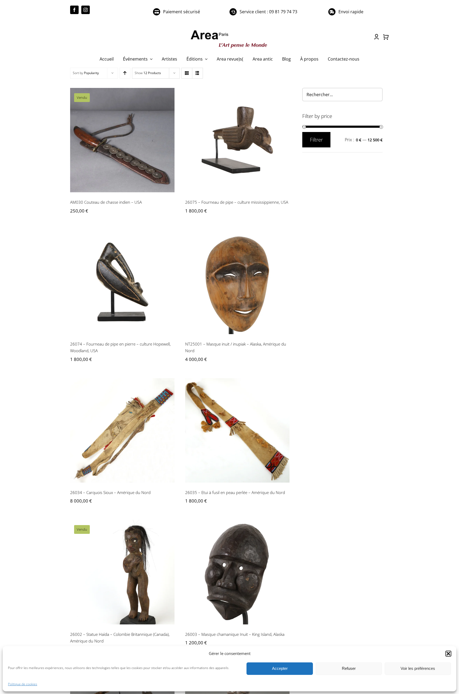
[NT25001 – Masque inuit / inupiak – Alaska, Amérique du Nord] (237, 282)
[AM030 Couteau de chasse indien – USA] (122, 140)
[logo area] (229, 30)
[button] (448, 653)
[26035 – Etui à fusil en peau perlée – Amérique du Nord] (237, 430)
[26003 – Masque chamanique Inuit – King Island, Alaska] (237, 572)
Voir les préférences (418, 668)
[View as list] (197, 73)
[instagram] (85, 10)
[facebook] (74, 10)
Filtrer (316, 139)
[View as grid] (187, 73)
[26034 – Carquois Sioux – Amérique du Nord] (122, 430)
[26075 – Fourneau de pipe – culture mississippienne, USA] (237, 140)
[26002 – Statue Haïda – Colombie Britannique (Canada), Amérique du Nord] (122, 572)
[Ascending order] (125, 73)
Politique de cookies (22, 684)
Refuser (349, 668)
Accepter (280, 668)
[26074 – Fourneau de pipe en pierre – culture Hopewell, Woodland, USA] (122, 282)
